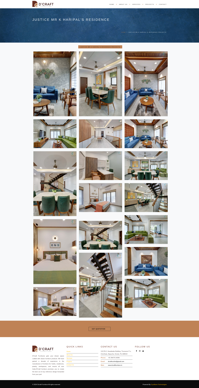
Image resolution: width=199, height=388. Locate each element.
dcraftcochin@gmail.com (116, 361)
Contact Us (70, 365)
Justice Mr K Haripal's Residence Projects (100, 47)
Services (136, 4)
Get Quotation (98, 329)
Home (111, 4)
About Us (123, 4)
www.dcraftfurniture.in (115, 365)
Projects (149, 4)
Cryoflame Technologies (159, 384)
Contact (163, 4)
